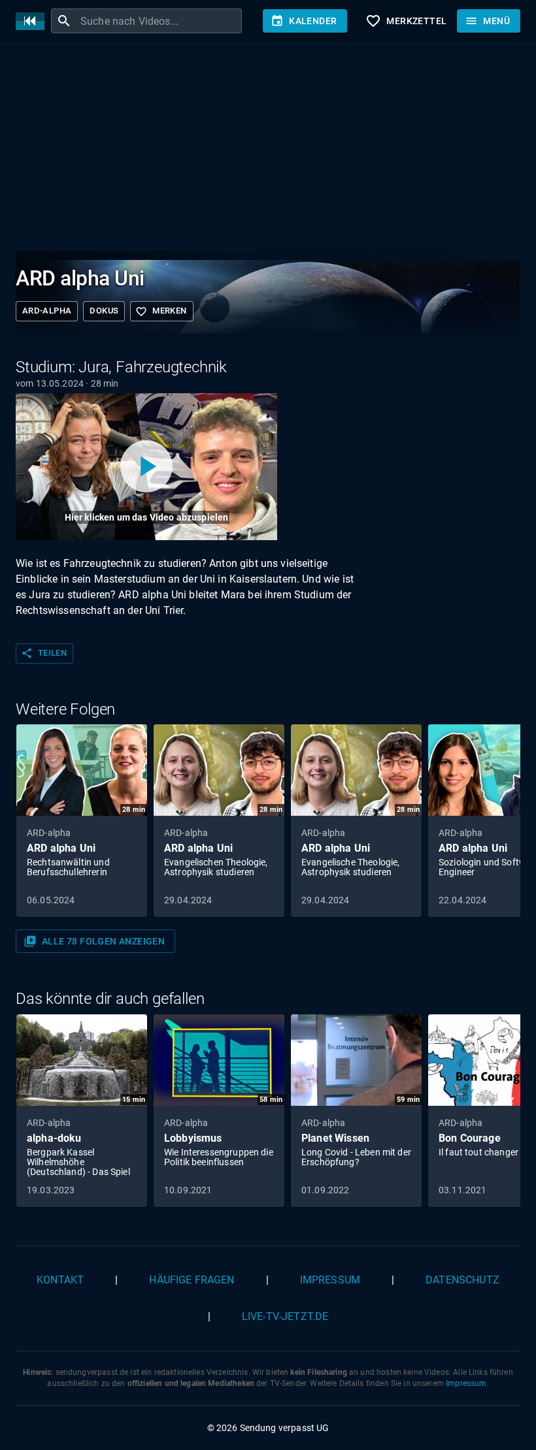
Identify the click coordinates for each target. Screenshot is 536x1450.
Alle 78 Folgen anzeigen (94, 941)
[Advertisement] (268, 148)
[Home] (33, 21)
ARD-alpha (46, 310)
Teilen (44, 653)
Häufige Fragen (191, 1280)
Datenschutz (462, 1280)
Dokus (104, 310)
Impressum (330, 1280)
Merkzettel (405, 21)
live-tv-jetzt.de (285, 1316)
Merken (160, 311)
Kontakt (60, 1280)
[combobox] (159, 20)
